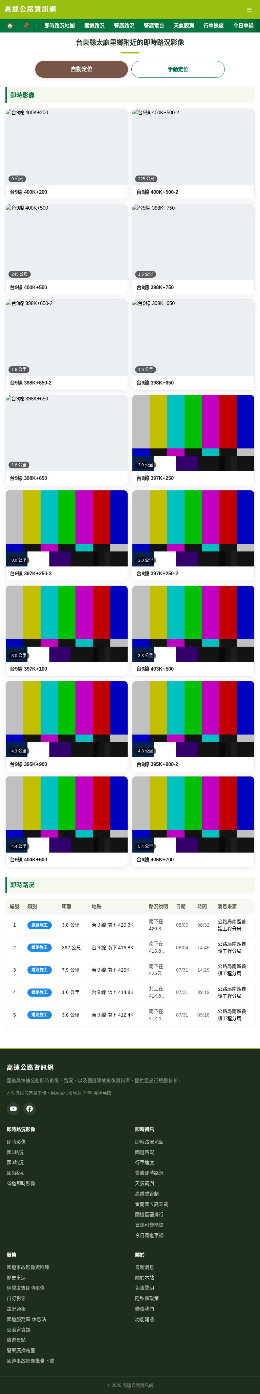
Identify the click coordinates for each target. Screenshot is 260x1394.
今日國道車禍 (149, 1235)
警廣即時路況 (149, 1173)
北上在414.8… (157, 992)
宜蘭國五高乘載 (151, 1204)
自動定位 (81, 69)
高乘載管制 (147, 1193)
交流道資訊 (18, 1329)
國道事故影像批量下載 (30, 1361)
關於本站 (144, 1277)
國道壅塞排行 (149, 1214)
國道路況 (94, 25)
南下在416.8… (157, 947)
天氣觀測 (184, 25)
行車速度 (213, 25)
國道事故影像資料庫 (28, 1267)
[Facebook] (29, 1108)
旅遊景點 (16, 1340)
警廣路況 (124, 25)
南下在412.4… (157, 1014)
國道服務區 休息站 (26, 1319)
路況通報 (16, 1308)
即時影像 (16, 1141)
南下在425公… (158, 969)
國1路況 (15, 1152)
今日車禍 (243, 25)
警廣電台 (154, 25)
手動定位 (178, 69)
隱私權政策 (147, 1298)
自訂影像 (16, 1298)
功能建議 (144, 1319)
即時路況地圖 (59, 25)
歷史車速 (16, 1277)
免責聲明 (144, 1288)
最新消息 (144, 1267)
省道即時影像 (21, 1183)
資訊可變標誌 (149, 1225)
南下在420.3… (157, 925)
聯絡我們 (144, 1308)
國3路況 (15, 1162)
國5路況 (15, 1173)
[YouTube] (13, 1108)
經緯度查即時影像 (26, 1288)
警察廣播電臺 (21, 1350)
